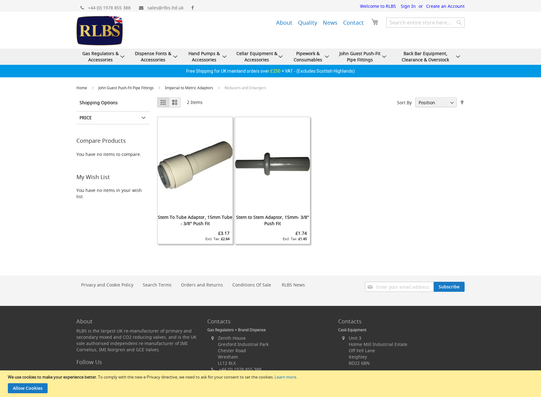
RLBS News (293, 285)
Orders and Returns (202, 285)
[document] (271, 383)
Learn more (285, 377)
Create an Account (445, 6)
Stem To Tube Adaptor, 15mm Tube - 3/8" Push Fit (195, 220)
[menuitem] (284, 22)
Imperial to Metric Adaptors (189, 87)
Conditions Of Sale (251, 285)
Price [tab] (86, 118)
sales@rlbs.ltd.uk (165, 8)
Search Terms (157, 285)
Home (82, 87)
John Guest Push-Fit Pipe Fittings (126, 87)
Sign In (408, 6)
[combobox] (425, 23)
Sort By (404, 103)
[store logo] (99, 31)
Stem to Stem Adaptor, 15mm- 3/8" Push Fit (272, 220)
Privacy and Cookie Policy (107, 285)
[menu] (311, 21)
